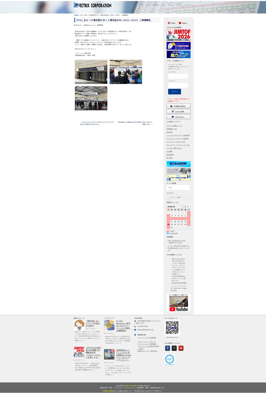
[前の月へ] (182, 206)
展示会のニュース (90, 25)
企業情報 (179, 5)
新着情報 (100, 25)
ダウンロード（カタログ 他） (176, 142)
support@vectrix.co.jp (145, 329)
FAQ (163, 5)
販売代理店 (170, 155)
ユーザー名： (172, 72)
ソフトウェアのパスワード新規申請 (178, 135)
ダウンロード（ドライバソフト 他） (178, 145)
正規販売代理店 (107, 391)
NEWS (148, 5)
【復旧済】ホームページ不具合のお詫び (93, 323)
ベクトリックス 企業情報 (147, 338)
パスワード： (172, 81)
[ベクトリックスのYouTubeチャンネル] (181, 348)
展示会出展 (173, 233)
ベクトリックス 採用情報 (147, 344)
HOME (141, 5)
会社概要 (169, 151)
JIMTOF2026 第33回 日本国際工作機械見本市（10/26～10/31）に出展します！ (94, 352)
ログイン (188, 5)
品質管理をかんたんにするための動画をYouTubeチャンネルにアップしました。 (123, 355)
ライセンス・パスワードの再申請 (177, 138)
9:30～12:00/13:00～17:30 (176, 240)
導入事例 (169, 158)
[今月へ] (185, 206)
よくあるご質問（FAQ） (175, 148)
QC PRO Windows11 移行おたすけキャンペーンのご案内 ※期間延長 (124, 326)
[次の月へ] (188, 206)
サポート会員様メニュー (175, 126)
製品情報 (156, 5)
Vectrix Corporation (131, 385)
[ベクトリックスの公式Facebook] (167, 348)
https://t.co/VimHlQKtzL (179, 283)
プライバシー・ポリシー (147, 342)
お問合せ (170, 5)
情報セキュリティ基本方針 (148, 351)
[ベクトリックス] (92, 4)
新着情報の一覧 (172, 129)
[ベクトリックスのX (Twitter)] (174, 348)
